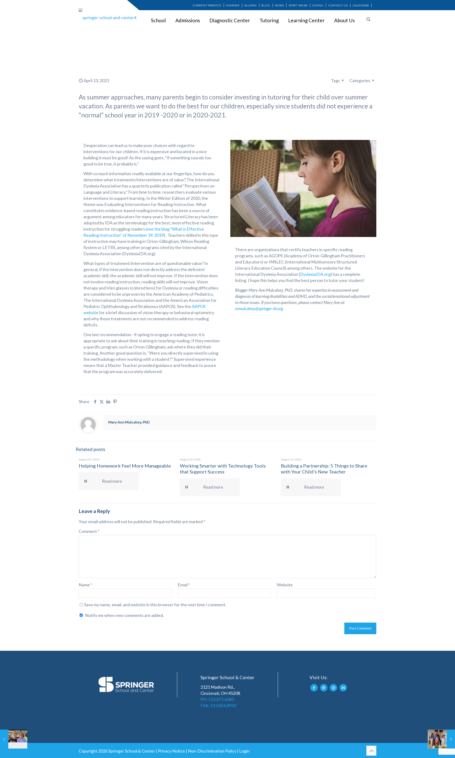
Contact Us (338, 5)
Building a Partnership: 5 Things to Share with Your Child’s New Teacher (324, 468)
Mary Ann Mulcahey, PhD (129, 422)
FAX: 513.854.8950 (218, 705)
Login (244, 751)
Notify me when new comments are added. (124, 615)
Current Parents (207, 5)
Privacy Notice (171, 751)
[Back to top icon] (371, 751)
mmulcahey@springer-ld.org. (259, 308)
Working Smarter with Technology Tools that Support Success (223, 468)
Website (285, 584)
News (279, 5)
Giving (317, 5)
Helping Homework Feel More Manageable (125, 465)
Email (184, 584)
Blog (265, 5)
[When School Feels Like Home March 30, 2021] (13, 739)
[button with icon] (314, 687)
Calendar (361, 5)
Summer (233, 5)
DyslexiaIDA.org (315, 274)
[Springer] (108, 17)
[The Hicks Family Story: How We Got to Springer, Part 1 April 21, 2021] (441, 739)
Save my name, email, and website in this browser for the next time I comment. (155, 604)
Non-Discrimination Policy (212, 751)
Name (85, 584)
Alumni (250, 5)
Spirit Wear (298, 5)
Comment (89, 531)
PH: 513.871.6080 (217, 699)
